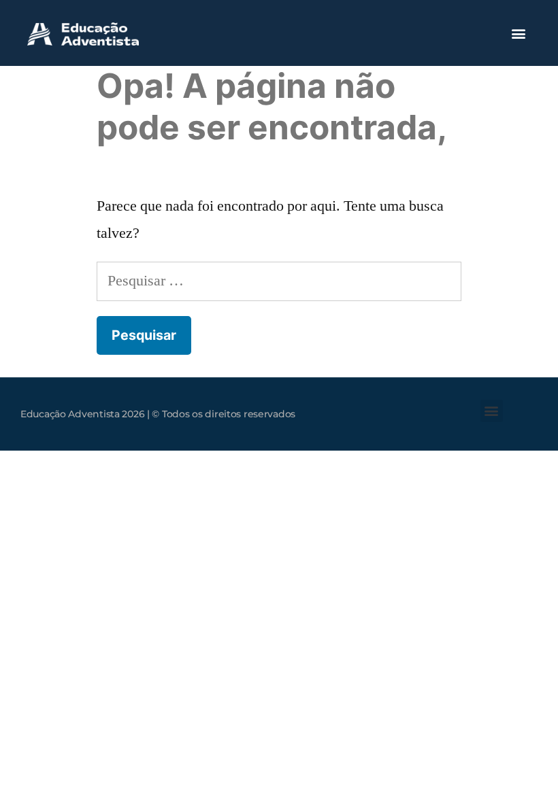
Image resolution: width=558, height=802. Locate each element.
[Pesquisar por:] (279, 280)
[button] (518, 33)
